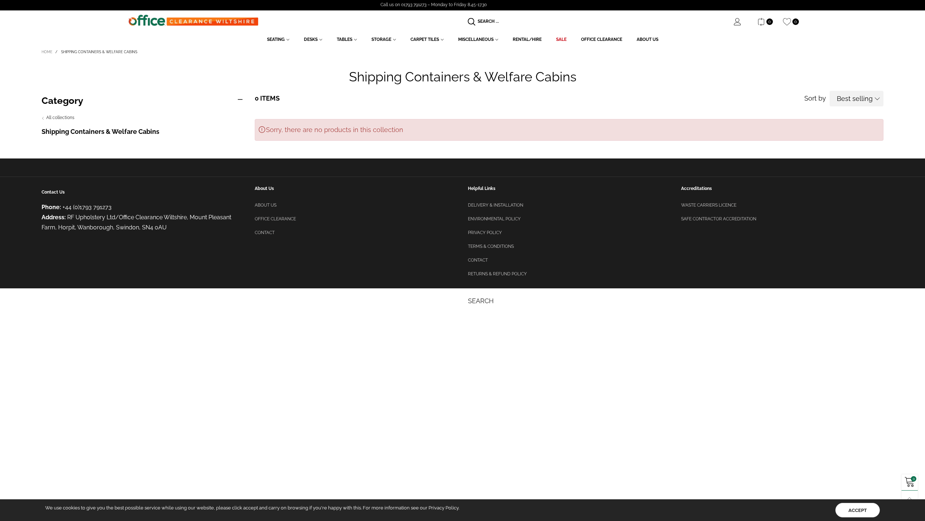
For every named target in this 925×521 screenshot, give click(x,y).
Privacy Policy (485, 232)
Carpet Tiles (424, 39)
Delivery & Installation (495, 205)
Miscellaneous (476, 39)
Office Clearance (601, 39)
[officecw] (193, 20)
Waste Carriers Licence (708, 205)
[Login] (743, 21)
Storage (381, 39)
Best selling (855, 98)
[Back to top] (910, 499)
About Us (647, 39)
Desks (311, 39)
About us (265, 205)
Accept (857, 510)
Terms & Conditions (491, 246)
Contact (265, 232)
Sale (561, 39)
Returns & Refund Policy (497, 273)
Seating (276, 39)
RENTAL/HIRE (527, 39)
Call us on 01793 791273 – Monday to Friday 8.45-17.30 (433, 4)
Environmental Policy (494, 218)
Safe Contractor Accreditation (718, 218)
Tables (344, 39)
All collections (60, 117)
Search (481, 301)
